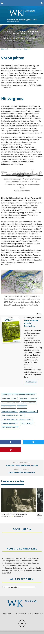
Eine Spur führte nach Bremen (14, 514)
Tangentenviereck (10, 423)
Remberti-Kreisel (9, 411)
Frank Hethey (7, 37)
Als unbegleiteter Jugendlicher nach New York (20, 561)
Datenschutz (36, 613)
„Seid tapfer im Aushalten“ (22, 472)
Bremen (27, 37)
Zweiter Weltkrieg (10, 427)
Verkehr (38, 40)
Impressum (21, 613)
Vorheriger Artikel (22, 462)
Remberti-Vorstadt (28, 411)
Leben (15, 38)
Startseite (5, 49)
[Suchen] (42, 3)
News (21, 38)
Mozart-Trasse (29, 403)
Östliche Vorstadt (32, 38)
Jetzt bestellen (31, 382)
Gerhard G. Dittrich (28, 398)
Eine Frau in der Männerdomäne (22, 465)
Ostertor (22, 407)
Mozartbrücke (8, 407)
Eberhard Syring (9, 398)
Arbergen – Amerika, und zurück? (15, 565)
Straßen (30, 40)
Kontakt (7, 613)
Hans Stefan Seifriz (10, 403)
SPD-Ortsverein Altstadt (12, 415)
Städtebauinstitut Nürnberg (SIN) (16, 419)
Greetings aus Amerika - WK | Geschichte (20, 558)
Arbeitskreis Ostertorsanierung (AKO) (18, 394)
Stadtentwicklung (9, 40)
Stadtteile (21, 40)
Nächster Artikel (22, 469)
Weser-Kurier (27, 423)
